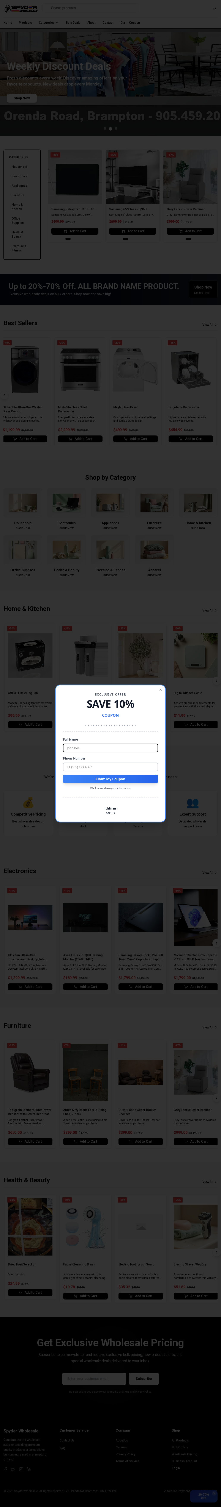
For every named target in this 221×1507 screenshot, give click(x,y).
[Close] (160, 689)
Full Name (70, 739)
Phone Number (74, 758)
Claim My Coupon (110, 779)
